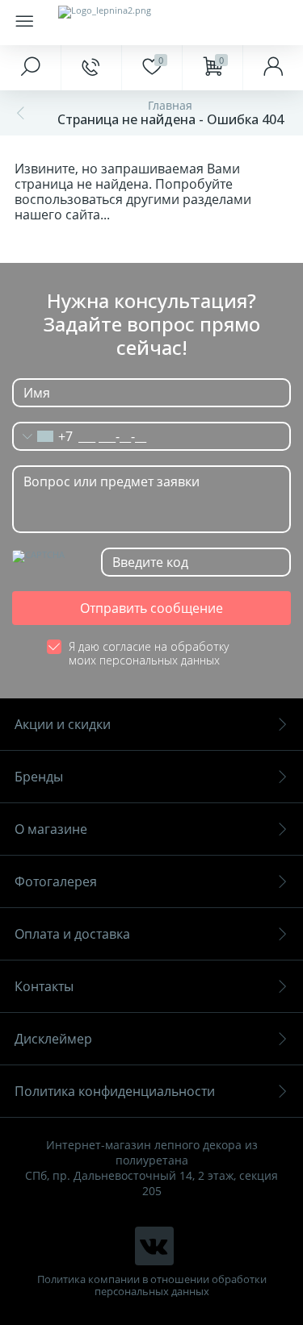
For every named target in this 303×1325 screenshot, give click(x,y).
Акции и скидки (63, 724)
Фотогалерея (56, 881)
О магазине (51, 829)
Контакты (44, 986)
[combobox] (43, 436)
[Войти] (272, 67)
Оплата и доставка (72, 934)
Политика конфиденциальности (115, 1091)
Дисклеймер (53, 1039)
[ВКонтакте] (154, 1246)
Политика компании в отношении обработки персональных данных (152, 1285)
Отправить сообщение (151, 608)
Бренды (39, 776)
